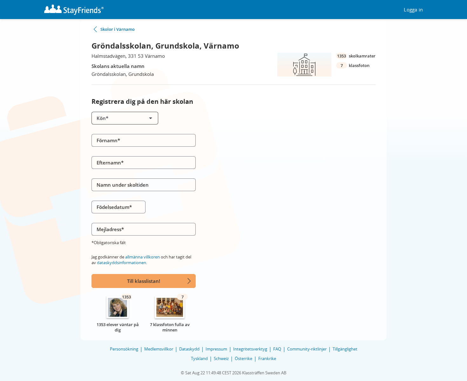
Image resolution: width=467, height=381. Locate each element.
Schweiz (221, 358)
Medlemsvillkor (158, 349)
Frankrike (267, 358)
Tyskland (199, 358)
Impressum (216, 349)
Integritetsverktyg (250, 349)
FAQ (277, 349)
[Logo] (74, 9)
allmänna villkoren (142, 257)
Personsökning (124, 349)
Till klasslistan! (143, 281)
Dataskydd (189, 349)
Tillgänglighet (345, 349)
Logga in (413, 9)
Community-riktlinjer (307, 349)
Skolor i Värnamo (117, 29)
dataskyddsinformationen (121, 262)
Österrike (243, 358)
